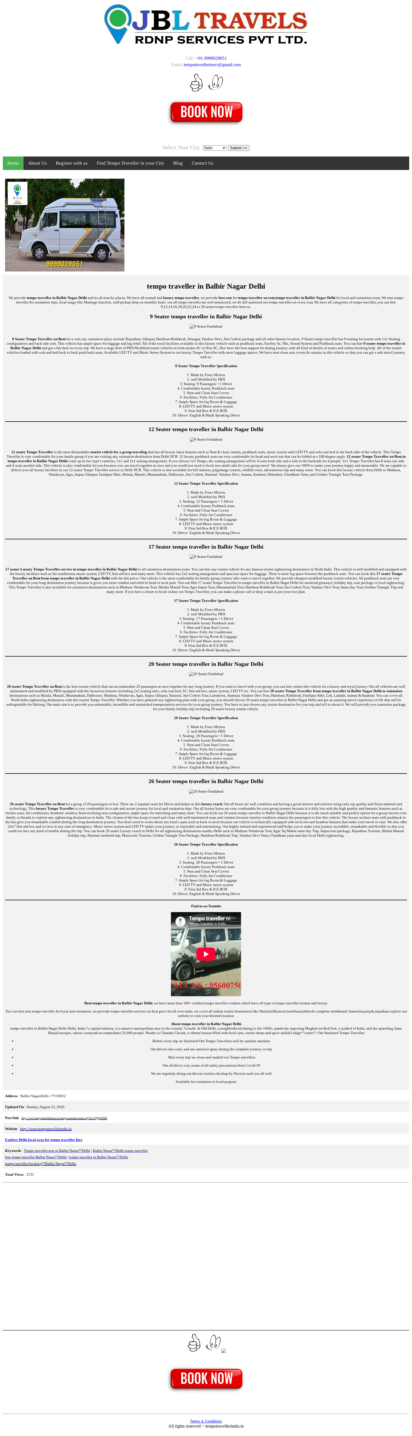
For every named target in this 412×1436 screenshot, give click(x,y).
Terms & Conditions (206, 1421)
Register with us (72, 163)
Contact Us (203, 163)
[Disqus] (206, 1256)
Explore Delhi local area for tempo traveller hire (43, 1140)
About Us (37, 163)
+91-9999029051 (211, 58)
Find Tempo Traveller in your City (130, 163)
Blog (178, 163)
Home (13, 163)
